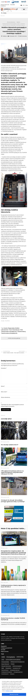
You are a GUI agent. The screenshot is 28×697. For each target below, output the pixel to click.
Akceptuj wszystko (14, 694)
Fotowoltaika (5, 662)
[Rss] (26, 5)
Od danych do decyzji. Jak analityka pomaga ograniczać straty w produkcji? (13, 500)
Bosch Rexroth (5, 664)
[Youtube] (21, 5)
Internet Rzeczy (5, 670)
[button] (24, 9)
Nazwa (3, 386)
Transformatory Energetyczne (9, 333)
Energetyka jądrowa (18, 672)
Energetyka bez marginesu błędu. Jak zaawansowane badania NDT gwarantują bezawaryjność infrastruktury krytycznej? (13, 552)
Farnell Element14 (5, 673)
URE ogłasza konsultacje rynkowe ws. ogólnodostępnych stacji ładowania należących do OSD (12, 472)
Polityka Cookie (9, 690)
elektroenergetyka (17, 666)
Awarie (5, 328)
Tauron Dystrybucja (14, 329)
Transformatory (21, 331)
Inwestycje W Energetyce (7, 672)
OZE (3, 657)
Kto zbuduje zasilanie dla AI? (9, 444)
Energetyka (11, 657)
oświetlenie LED (16, 668)
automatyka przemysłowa (13, 659)
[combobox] (14, 13)
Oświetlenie (8, 668)
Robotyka (12, 673)
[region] (14, 688)
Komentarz (4, 368)
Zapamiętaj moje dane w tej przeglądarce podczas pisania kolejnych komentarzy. (12, 405)
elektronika (20, 656)
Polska (12, 664)
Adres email (4, 391)
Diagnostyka (11, 328)
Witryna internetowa (5, 397)
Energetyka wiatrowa (14, 670)
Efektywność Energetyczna (17, 661)
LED (3, 659)
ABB (3, 668)
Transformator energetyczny (9, 331)
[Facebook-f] (23, 5)
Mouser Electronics (6, 666)
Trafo (21, 329)
